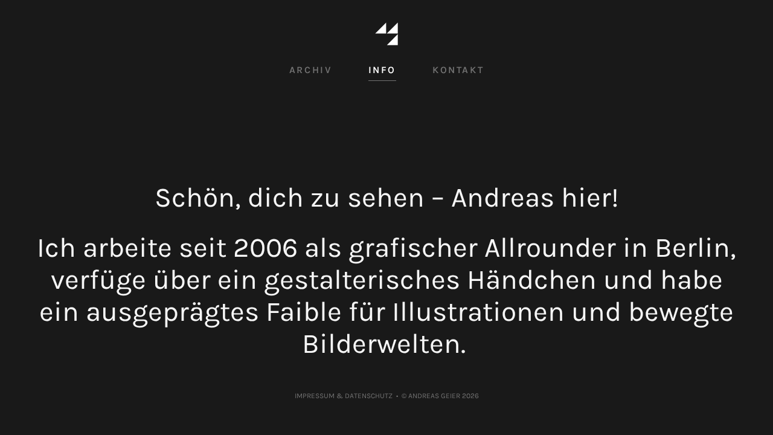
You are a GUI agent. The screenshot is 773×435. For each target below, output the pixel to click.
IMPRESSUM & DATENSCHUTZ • (348, 396)
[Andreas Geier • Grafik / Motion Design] (386, 34)
